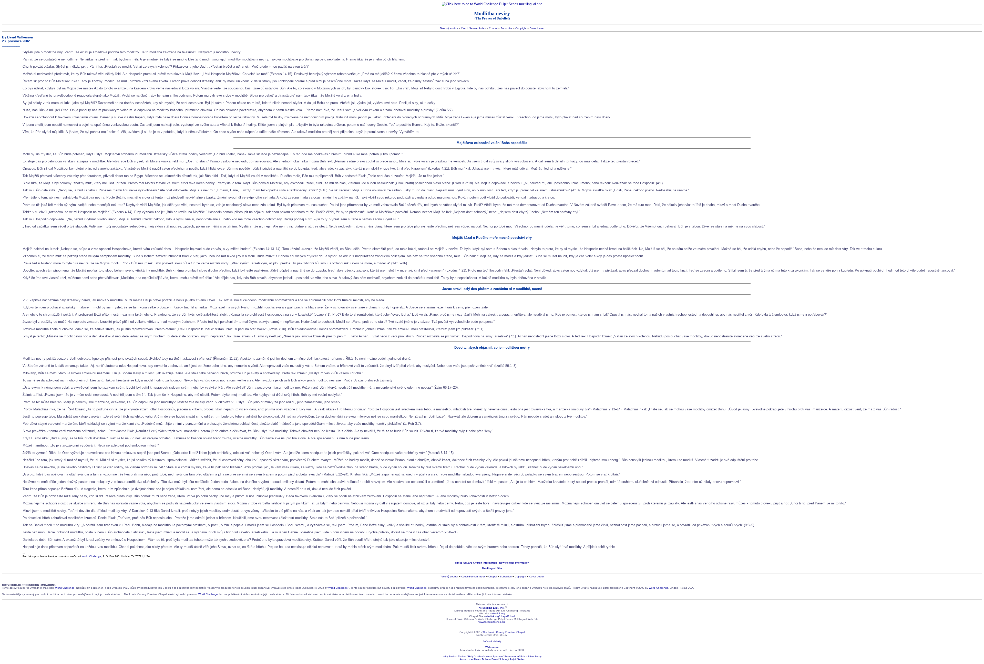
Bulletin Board (490, 659)
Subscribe (506, 28)
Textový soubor (449, 28)
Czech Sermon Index (473, 28)
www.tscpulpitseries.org (492, 621)
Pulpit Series (517, 659)
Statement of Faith (515, 656)
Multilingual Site (492, 568)
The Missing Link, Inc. (491, 607)
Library (504, 659)
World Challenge (91, 556)
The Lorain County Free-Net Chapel (504, 632)
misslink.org (498, 613)
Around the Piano (469, 659)
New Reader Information (514, 562)
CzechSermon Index (473, 576)
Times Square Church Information (476, 562)
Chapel (493, 28)
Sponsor (498, 656)
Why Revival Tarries (454, 656)
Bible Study (534, 656)
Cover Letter (537, 28)
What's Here (484, 656)
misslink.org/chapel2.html (500, 616)
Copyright (521, 28)
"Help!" (471, 656)
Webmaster (492, 647)
